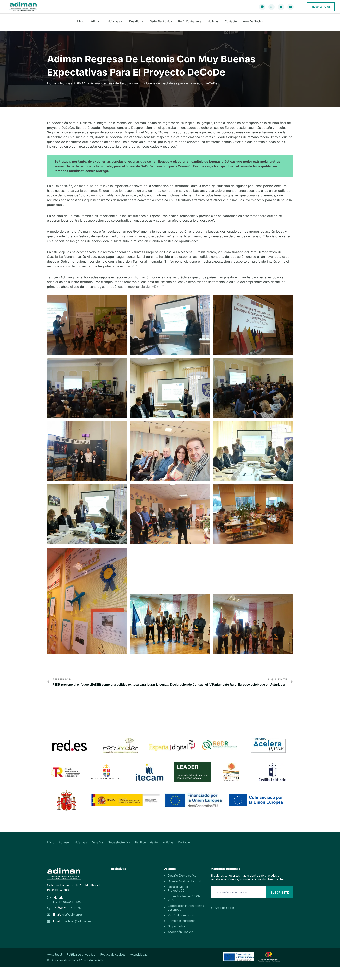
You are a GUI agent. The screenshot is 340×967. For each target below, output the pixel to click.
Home (51, 83)
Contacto (231, 21)
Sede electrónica (161, 21)
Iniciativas (113, 21)
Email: (68, 915)
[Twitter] (281, 7)
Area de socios (253, 21)
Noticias (213, 21)
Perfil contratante (189, 21)
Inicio (80, 21)
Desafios (135, 21)
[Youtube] (290, 7)
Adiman (95, 21)
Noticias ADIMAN (73, 83)
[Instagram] (271, 7)
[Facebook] (262, 7)
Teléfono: (69, 908)
